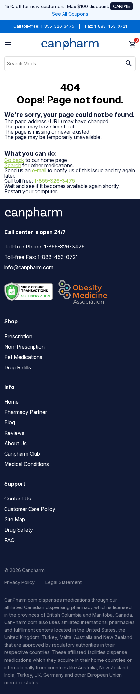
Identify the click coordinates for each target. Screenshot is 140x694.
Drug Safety (18, 530)
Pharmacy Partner (25, 412)
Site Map (14, 519)
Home (11, 401)
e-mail (39, 170)
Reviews (14, 433)
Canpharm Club (22, 453)
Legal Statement (63, 582)
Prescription (18, 336)
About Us (15, 443)
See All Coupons (70, 14)
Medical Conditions (26, 464)
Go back (14, 160)
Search (12, 165)
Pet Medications (23, 357)
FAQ (9, 540)
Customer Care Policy (29, 509)
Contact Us (17, 498)
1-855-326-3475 (57, 26)
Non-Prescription (24, 346)
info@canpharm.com (28, 267)
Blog (9, 422)
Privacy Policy (19, 582)
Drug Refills (17, 367)
